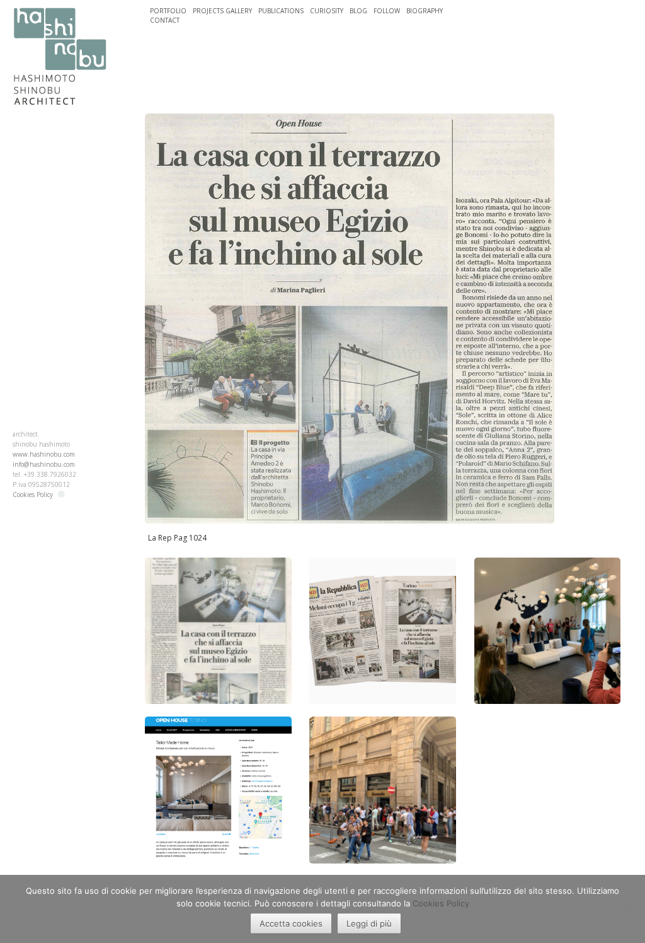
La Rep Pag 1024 (177, 537)
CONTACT (165, 20)
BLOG (358, 11)
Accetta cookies (291, 923)
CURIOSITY (326, 11)
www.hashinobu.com (44, 454)
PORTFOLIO (168, 11)
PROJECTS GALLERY (222, 11)
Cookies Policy (33, 494)
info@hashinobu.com (44, 464)
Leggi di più (369, 923)
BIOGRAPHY (424, 11)
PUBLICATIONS (281, 11)
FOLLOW (387, 11)
